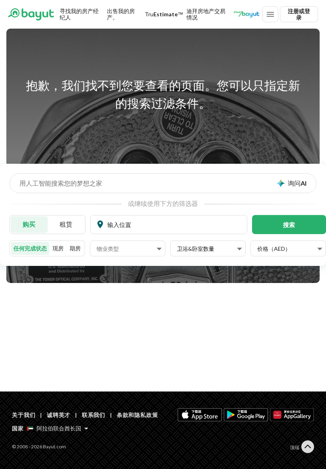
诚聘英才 (58, 414)
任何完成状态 (30, 248)
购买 (29, 224)
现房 (58, 248)
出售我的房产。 (121, 14)
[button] (129, 249)
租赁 (66, 224)
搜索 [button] (289, 224)
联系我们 (93, 414)
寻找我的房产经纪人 (79, 14)
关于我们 (23, 414)
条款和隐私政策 (137, 414)
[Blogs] (246, 14)
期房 (75, 248)
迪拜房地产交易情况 (205, 14)
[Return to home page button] (31, 14)
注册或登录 (299, 14)
